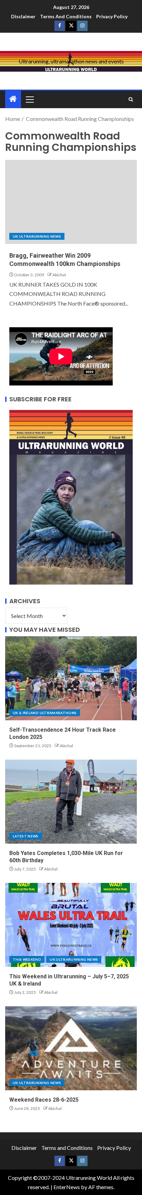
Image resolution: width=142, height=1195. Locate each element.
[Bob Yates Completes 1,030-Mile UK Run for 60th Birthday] (71, 802)
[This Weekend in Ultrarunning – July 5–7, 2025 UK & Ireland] (71, 925)
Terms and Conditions (66, 16)
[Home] (13, 99)
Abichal (59, 274)
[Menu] (29, 99)
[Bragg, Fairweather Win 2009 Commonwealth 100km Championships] (71, 202)
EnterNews (66, 1187)
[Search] (130, 99)
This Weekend (27, 959)
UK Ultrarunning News (37, 236)
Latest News (26, 836)
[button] (29, 99)
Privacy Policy (112, 16)
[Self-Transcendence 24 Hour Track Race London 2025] (71, 678)
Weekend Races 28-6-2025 (44, 1099)
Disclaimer (23, 16)
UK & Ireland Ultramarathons (45, 713)
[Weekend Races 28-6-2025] (71, 1048)
